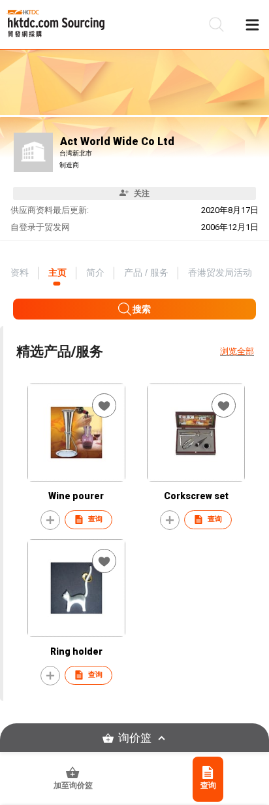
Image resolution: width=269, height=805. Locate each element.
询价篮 (134, 738)
